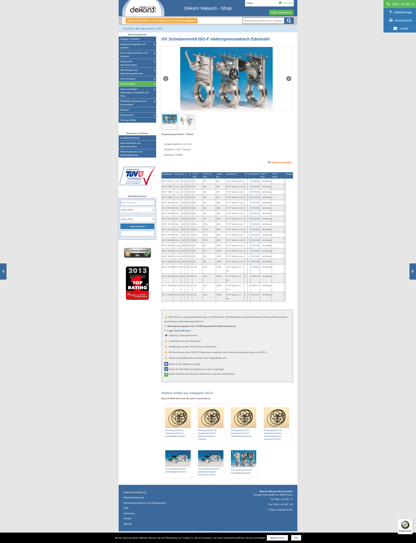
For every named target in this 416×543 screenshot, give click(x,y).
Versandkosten (182, 330)
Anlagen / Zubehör (129, 39)
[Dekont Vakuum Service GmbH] (143, 8)
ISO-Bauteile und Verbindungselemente (131, 72)
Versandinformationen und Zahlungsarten (145, 503)
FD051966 (255, 251)
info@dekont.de (284, 509)
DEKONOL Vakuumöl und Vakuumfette (133, 103)
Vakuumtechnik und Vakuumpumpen (130, 145)
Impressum (129, 513)
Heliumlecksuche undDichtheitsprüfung (131, 153)
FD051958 (255, 208)
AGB (126, 508)
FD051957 (255, 203)
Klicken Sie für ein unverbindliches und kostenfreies (161, 20)
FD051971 (255, 285)
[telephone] (400, 4)
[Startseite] (137, 28)
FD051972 (255, 295)
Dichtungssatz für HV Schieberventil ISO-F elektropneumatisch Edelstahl (207, 434)
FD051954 (255, 186)
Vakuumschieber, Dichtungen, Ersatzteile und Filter (134, 92)
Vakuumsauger (128, 78)
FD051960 (255, 219)
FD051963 (255, 235)
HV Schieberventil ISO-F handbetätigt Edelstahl (241, 471)
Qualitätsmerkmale (130, 137)
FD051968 (255, 262)
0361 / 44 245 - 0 (283, 499)
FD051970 (255, 276)
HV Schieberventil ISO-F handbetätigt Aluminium (176, 470)
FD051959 (255, 213)
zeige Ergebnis (137, 226)
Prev (165, 78)
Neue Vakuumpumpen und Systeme (134, 55)
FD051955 (255, 192)
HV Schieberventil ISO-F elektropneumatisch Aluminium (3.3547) (209, 472)
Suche (289, 20)
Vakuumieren (127, 115)
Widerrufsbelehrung (134, 497)
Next (288, 78)
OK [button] (296, 538)
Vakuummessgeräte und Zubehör (132, 46)
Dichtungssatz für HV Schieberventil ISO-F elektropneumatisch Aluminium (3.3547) (273, 434)
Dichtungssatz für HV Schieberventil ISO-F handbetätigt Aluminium (241, 433)
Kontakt (127, 518)
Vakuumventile (127, 84)
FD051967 (255, 256)
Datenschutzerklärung (135, 492)
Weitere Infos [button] (277, 538)
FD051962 (255, 229)
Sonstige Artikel (128, 120)
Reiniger (124, 109)
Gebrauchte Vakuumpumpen (128, 63)
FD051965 (255, 245)
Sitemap (128, 524)
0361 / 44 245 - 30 (282, 504)
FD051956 (255, 197)
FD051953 (255, 181)
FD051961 (255, 224)
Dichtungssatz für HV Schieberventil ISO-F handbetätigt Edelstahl (175, 433)
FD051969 (255, 267)
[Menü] (411, 521)
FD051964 (255, 240)
